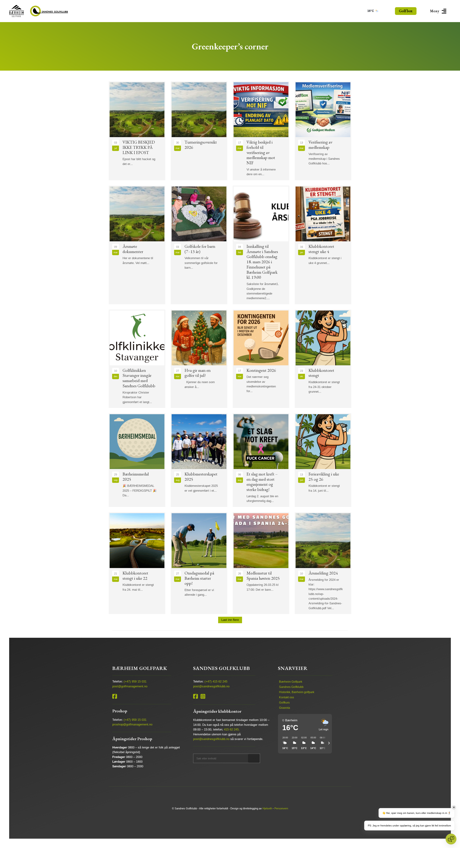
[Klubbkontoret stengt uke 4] (323, 245)
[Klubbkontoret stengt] (323, 359)
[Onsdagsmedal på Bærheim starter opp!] (199, 563)
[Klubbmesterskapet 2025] (199, 460)
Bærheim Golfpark (290, 681)
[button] (438, 11)
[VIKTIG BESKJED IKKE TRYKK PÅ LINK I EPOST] (137, 130)
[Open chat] (451, 839)
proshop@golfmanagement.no (132, 724)
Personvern (281, 808)
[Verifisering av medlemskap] (323, 130)
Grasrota (284, 707)
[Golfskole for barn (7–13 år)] (199, 245)
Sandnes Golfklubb (291, 686)
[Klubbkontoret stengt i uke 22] (137, 563)
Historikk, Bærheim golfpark (296, 692)
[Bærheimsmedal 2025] (137, 460)
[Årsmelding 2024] (323, 563)
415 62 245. (232, 729)
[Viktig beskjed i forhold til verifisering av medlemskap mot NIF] (261, 130)
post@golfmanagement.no (129, 686)
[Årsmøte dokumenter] (137, 245)
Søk (254, 758)
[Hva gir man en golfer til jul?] (199, 359)
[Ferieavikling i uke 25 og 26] (323, 460)
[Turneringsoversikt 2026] (199, 130)
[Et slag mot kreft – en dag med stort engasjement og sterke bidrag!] (261, 460)
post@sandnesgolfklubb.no (211, 686)
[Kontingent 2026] (261, 359)
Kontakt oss (286, 697)
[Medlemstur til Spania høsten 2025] (261, 563)
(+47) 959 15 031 (135, 681)
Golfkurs (284, 702)
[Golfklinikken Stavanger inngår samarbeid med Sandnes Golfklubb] (137, 359)
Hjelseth (267, 808)
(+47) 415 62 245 (215, 681)
